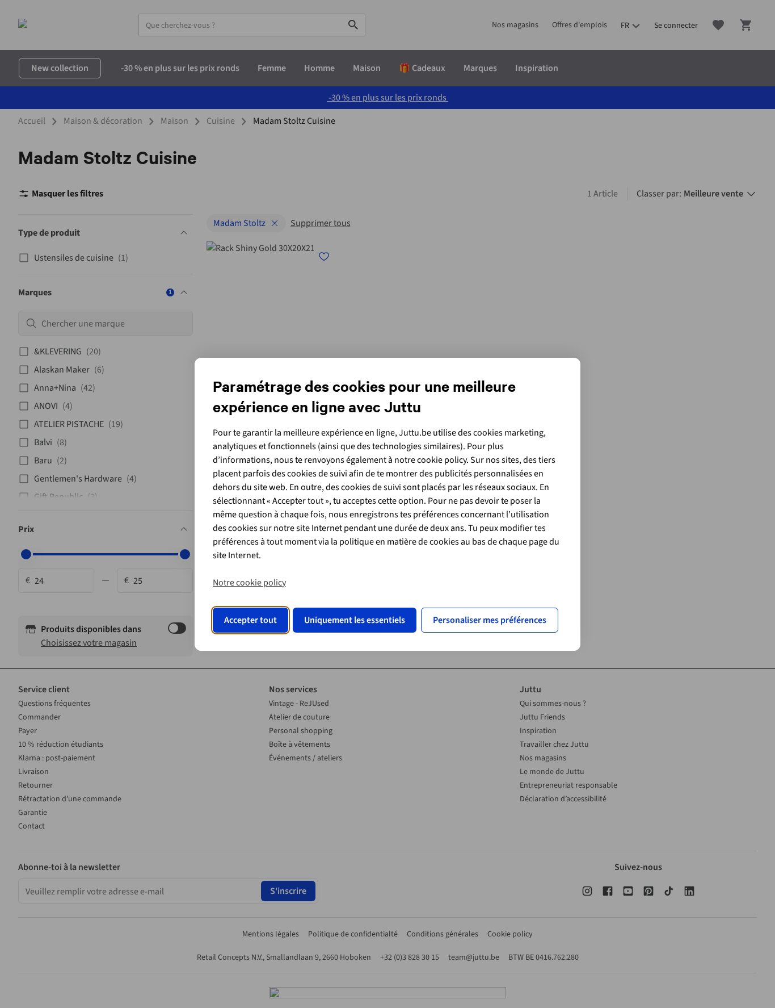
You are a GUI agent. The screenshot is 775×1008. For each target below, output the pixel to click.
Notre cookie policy (249, 582)
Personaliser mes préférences (489, 620)
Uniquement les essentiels (354, 620)
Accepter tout (250, 620)
